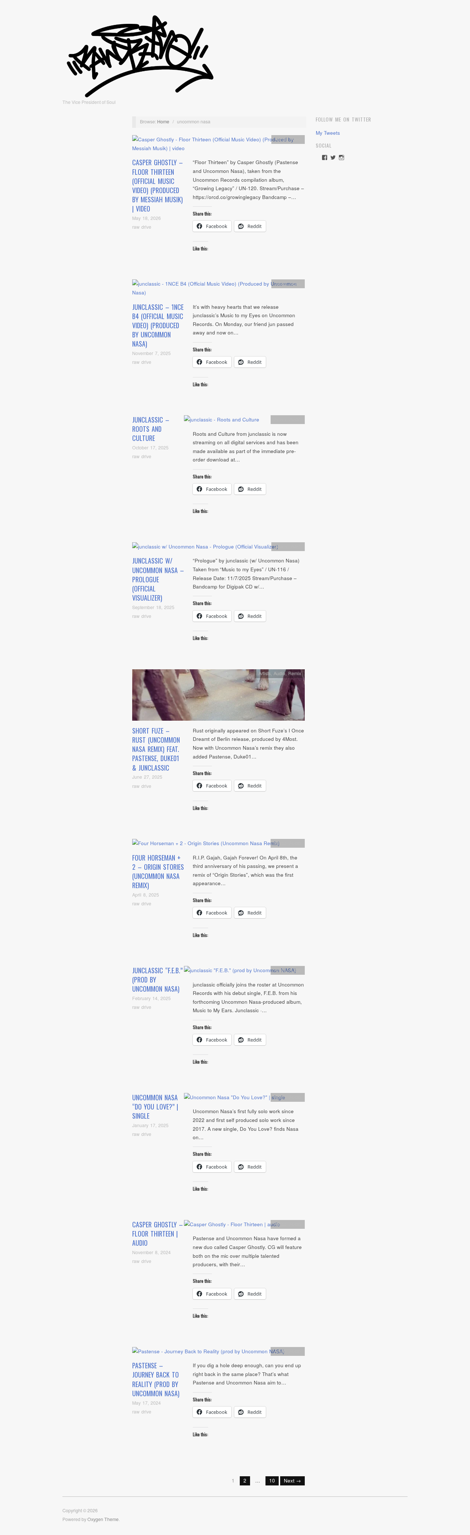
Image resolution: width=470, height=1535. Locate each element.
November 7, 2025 (151, 353)
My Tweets (328, 132)
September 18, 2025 (153, 607)
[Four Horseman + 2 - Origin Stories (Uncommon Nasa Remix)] (206, 845)
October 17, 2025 (150, 447)
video (295, 139)
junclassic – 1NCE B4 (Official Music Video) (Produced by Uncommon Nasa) (158, 325)
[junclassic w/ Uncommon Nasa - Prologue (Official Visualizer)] (205, 548)
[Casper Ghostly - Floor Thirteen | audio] (232, 1226)
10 (272, 1480)
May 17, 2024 (146, 1403)
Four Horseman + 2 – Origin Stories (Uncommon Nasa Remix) (158, 871)
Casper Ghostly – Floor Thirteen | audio (157, 1234)
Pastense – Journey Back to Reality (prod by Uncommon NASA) (156, 1379)
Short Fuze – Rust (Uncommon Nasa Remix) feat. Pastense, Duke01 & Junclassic (156, 749)
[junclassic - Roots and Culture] (221, 421)
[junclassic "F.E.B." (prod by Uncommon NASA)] (240, 972)
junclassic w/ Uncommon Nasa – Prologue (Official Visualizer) (158, 579)
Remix (294, 673)
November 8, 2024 (151, 1252)
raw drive (141, 227)
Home (163, 121)
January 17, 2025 (150, 1125)
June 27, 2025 (147, 777)
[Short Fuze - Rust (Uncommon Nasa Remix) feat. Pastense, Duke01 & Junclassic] (218, 697)
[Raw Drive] (140, 54)
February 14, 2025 (151, 998)
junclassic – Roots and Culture (150, 429)
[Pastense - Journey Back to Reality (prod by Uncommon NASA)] (208, 1353)
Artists (281, 139)
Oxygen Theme (103, 1519)
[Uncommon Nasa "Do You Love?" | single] (234, 1099)
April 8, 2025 (145, 894)
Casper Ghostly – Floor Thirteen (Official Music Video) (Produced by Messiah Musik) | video (157, 185)
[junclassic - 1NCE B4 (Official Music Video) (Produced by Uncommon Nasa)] (218, 290)
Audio (295, 419)
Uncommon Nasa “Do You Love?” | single (155, 1107)
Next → (292, 1480)
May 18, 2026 (146, 218)
